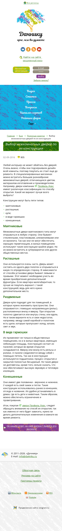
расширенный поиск (32, 60)
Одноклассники (35, 493)
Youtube (32, 497)
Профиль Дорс (46, 186)
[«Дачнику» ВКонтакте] (23, 49)
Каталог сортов (31, 113)
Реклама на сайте (31, 475)
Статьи (31, 96)
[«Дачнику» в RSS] (33, 49)
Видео (31, 91)
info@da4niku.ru (28, 456)
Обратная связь (31, 470)
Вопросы (31, 107)
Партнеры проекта (31, 480)
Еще (31, 123)
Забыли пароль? (41, 80)
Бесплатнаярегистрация (21, 69)
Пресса (31, 102)
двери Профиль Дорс (33, 405)
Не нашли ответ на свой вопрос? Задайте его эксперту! (31, 427)
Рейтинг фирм (31, 118)
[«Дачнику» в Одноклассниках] (28, 49)
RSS (51, 493)
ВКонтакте (16, 493)
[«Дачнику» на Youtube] (39, 49)
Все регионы (33, 3)
